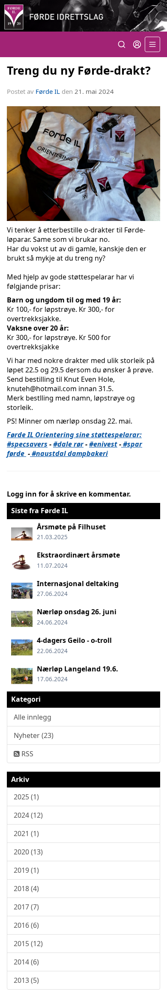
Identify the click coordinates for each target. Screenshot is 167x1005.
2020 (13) (28, 852)
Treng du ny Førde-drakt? (79, 70)
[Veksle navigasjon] (152, 44)
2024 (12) (28, 815)
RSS (26, 753)
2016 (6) (26, 925)
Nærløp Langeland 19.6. (77, 669)
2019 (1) (26, 870)
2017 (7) (26, 907)
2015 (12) (28, 943)
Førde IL (48, 91)
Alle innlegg (32, 717)
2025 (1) (26, 797)
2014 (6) (26, 962)
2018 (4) (26, 888)
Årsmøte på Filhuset (71, 527)
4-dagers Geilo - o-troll (74, 640)
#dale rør (68, 444)
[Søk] (121, 44)
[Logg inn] (137, 44)
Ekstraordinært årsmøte (78, 555)
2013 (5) (26, 980)
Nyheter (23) (34, 735)
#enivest (103, 444)
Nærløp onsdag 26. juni (76, 611)
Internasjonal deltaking (78, 583)
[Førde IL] (83, 16)
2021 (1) (26, 833)
